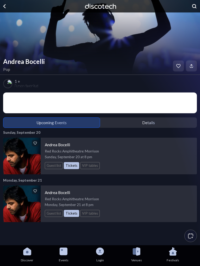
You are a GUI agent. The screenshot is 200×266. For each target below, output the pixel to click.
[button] (190, 236)
